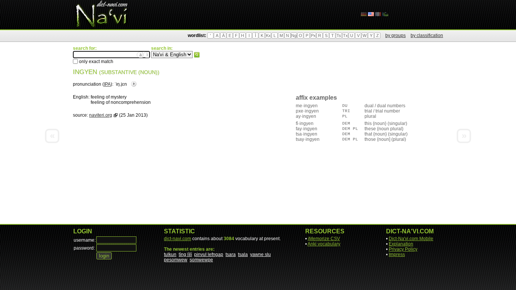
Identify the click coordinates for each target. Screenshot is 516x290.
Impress (397, 254)
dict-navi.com (177, 238)
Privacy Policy (403, 249)
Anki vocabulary (323, 244)
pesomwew (175, 259)
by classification (427, 35)
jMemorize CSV (324, 238)
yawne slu (260, 254)
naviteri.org (100, 115)
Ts (339, 35)
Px (313, 35)
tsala (243, 254)
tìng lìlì (185, 254)
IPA (107, 84)
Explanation (401, 244)
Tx (345, 35)
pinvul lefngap (208, 254)
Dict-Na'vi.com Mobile (411, 238)
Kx (268, 35)
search (197, 55)
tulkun (170, 254)
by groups (395, 35)
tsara (231, 254)
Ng (294, 35)
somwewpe (201, 259)
